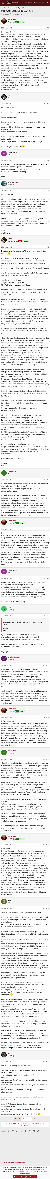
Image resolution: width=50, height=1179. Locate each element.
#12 (47, 759)
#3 (48, 160)
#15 (47, 1062)
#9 (48, 616)
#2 (48, 104)
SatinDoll (6, 14)
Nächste (26, 1119)
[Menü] (3, 3)
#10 (47, 665)
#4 (48, 191)
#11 (47, 717)
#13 (47, 845)
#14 (47, 908)
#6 (48, 480)
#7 (48, 529)
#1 (48, 28)
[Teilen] (44, 28)
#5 (48, 247)
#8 (48, 578)
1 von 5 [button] (17, 1119)
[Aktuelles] (47, 3)
